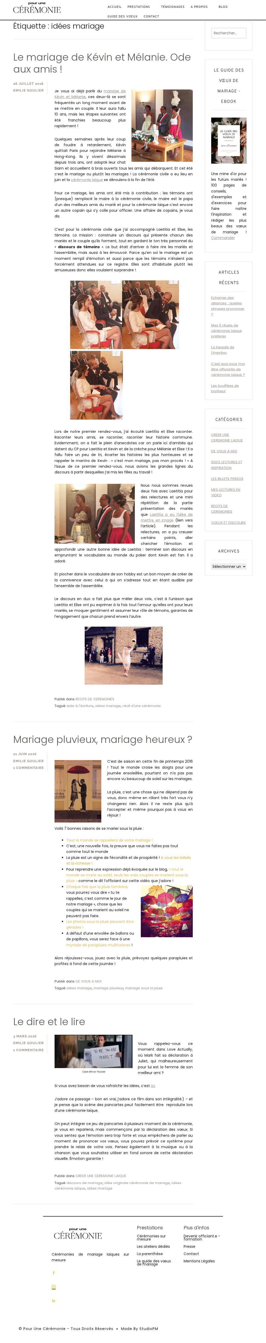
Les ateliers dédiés (153, 1246)
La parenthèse (150, 1253)
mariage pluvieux (108, 988)
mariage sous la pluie (144, 988)
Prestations (139, 7)
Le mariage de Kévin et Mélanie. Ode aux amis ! (102, 63)
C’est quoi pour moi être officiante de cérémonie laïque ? (228, 369)
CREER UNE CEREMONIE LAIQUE (101, 1175)
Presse (189, 1246)
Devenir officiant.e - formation (202, 1237)
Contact (151, 17)
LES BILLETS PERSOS (227, 478)
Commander (223, 237)
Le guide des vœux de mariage (154, 1262)
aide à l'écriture (80, 705)
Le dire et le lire (49, 1022)
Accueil (115, 7)
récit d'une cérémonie (142, 705)
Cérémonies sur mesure (151, 1237)
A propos (199, 7)
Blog (223, 7)
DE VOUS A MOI (89, 981)
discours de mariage (84, 1182)
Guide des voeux (123, 17)
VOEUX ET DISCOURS (228, 522)
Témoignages (173, 7)
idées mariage (108, 705)
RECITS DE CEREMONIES (95, 699)
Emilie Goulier (28, 90)
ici (153, 1085)
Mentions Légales (199, 1261)
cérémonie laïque (87, 179)
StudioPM (148, 1328)
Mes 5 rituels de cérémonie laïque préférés (226, 331)
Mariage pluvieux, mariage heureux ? (102, 739)
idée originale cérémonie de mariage (137, 1182)
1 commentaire (28, 768)
